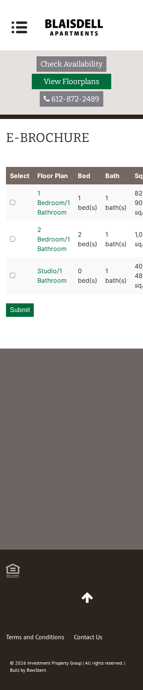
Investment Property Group (54, 663)
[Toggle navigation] (19, 27)
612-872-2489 (41, 518)
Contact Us (88, 637)
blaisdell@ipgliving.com (56, 546)
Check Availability (71, 64)
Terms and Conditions (35, 637)
